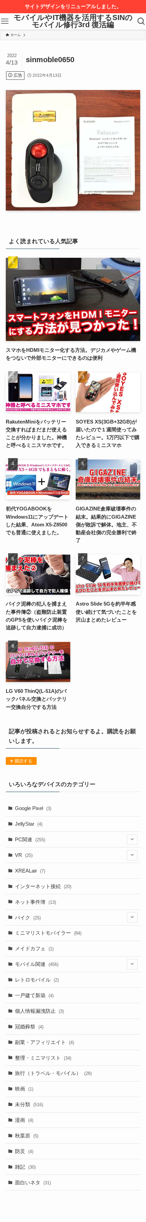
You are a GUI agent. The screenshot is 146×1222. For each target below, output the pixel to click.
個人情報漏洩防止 (39, 1011)
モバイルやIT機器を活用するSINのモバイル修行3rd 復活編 (73, 21)
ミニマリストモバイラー (48, 933)
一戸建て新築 (34, 995)
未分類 (29, 1104)
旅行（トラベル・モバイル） (53, 1073)
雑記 (25, 1167)
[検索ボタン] (141, 21)
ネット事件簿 (35, 902)
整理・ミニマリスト (43, 1058)
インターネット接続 (43, 886)
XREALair (30, 871)
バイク (28, 917)
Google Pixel (33, 808)
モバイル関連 (36, 964)
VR (24, 855)
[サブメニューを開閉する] (132, 839)
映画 (24, 1089)
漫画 (24, 1120)
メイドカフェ (34, 948)
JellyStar (28, 824)
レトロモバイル (37, 980)
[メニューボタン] (5, 21)
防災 (24, 1151)
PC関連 (30, 839)
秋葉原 (26, 1135)
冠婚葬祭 (29, 1026)
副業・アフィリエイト (44, 1042)
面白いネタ (33, 1182)
